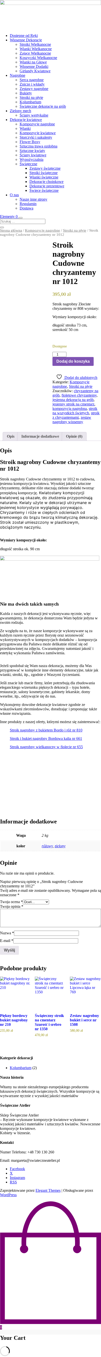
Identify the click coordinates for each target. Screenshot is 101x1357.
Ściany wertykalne (34, 115)
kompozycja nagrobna (69, 408)
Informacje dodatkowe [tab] (40, 436)
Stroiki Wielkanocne (35, 44)
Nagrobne (17, 75)
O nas (14, 195)
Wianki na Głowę (33, 62)
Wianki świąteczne (43, 177)
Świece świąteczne (44, 190)
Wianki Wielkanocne (36, 49)
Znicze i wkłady (32, 84)
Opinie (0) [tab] (74, 436)
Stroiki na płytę (31, 97)
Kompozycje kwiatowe (38, 133)
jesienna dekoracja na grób (73, 400)
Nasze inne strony (33, 199)
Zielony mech (20, 111)
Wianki (25, 128)
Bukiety (26, 93)
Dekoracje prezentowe (46, 186)
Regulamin (28, 204)
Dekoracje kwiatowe (26, 120)
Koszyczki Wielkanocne (38, 58)
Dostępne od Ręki (24, 35)
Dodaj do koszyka (73, 361)
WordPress (8, 1195)
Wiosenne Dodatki (34, 66)
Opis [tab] (10, 436)
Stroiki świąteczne (43, 173)
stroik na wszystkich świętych (74, 410)
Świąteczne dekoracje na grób (43, 106)
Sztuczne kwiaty (32, 151)
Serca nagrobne (32, 80)
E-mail (6, 941)
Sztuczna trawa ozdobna (38, 146)
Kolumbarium (30, 102)
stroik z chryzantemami (76, 415)
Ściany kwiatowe (33, 155)
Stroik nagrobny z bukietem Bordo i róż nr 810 (46, 730)
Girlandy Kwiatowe (35, 71)
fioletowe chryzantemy (79, 395)
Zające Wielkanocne (35, 53)
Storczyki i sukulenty (36, 137)
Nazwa (7, 933)
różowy (47, 846)
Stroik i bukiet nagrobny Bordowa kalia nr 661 (46, 738)
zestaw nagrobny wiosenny (71, 419)
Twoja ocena (11, 902)
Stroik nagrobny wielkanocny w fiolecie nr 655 (46, 747)
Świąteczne (28, 164)
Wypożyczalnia (31, 159)
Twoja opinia (11, 906)
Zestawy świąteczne (45, 168)
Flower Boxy (30, 142)
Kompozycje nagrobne (37, 124)
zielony (60, 846)
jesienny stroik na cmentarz (73, 404)
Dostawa (26, 208)
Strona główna (11, 230)
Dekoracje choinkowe (46, 181)
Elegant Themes (48, 1190)
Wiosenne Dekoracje (26, 40)
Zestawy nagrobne (34, 89)
